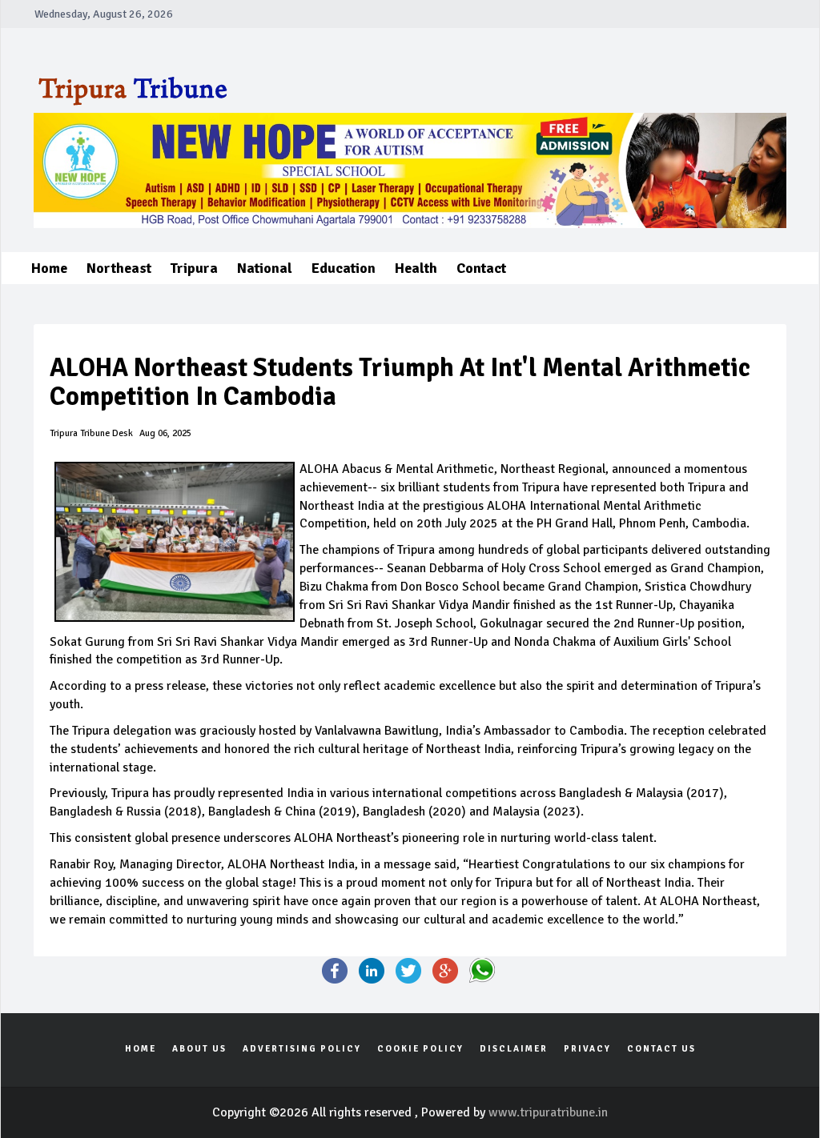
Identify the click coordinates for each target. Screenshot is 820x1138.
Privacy (587, 1049)
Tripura (194, 268)
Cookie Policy (420, 1049)
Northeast (118, 268)
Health (416, 268)
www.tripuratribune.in (548, 1112)
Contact (481, 268)
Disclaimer (514, 1049)
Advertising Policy (302, 1049)
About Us (199, 1049)
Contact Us (661, 1049)
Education (344, 268)
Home (49, 268)
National (264, 268)
